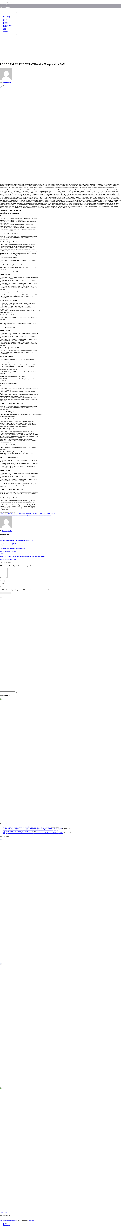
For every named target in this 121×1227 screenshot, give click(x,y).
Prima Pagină (6, 16)
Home (5, 1223)
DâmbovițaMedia (6, 82)
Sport (4, 29)
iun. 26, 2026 (3, 551)
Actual (5, 19)
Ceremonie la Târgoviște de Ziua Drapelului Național (12, 548)
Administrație (6, 18)
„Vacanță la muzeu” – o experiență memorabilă (15, 831)
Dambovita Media (4, 4)
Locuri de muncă (7, 25)
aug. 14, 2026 (3, 543)
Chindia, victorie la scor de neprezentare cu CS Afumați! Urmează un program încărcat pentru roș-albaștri (30, 830)
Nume (2, 580)
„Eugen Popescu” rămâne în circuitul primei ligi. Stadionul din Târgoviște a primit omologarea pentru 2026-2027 (32, 828)
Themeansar (31, 1220)
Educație (5, 22)
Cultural (5, 20)
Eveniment (6, 23)
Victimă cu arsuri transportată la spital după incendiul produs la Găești (16, 540)
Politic (5, 26)
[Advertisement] (60, 47)
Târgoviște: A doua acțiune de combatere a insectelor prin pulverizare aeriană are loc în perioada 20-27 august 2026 (33, 833)
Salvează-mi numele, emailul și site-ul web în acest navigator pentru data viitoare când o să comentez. (28, 590)
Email (2, 583)
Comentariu (3, 578)
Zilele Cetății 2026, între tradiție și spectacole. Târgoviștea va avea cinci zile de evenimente (26, 827)
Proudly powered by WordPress (8, 1220)
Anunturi (5, 31)
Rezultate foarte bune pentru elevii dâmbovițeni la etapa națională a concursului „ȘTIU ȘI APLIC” (23, 556)
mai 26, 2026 (3, 559)
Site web (2, 587)
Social (5, 28)
